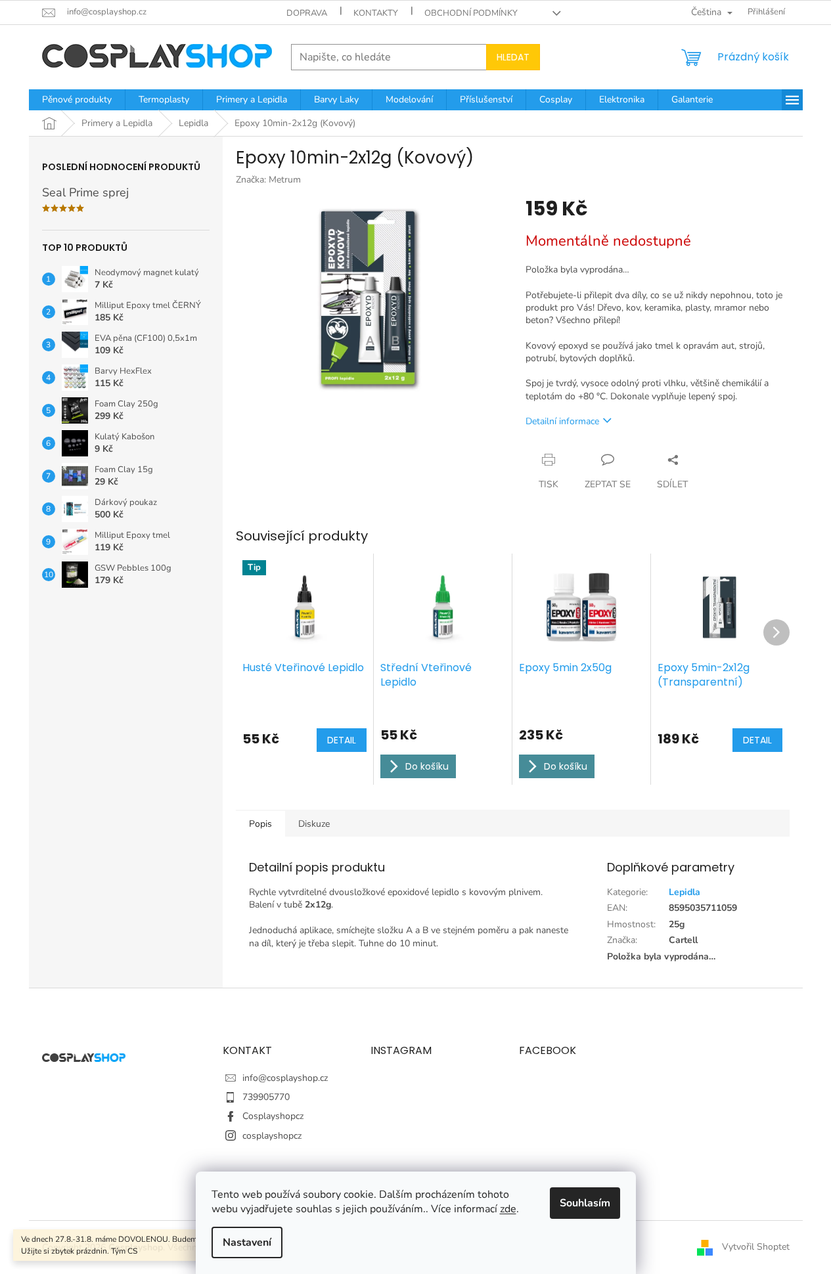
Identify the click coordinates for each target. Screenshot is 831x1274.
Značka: (268, 179)
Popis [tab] (260, 824)
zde (508, 1209)
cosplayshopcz (272, 1136)
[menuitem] (77, 99)
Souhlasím (585, 1203)
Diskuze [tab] (314, 824)
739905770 (266, 1097)
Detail (341, 740)
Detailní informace (562, 421)
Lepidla (684, 892)
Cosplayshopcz (272, 1116)
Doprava (306, 13)
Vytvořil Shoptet (756, 1247)
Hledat (513, 57)
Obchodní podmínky (471, 13)
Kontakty (375, 13)
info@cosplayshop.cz (285, 1078)
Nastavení (247, 1242)
